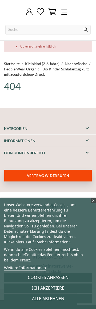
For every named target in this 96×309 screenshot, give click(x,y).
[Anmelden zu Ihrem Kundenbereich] (29, 12)
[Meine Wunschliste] (40, 12)
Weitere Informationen (25, 267)
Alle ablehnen (48, 299)
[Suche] (86, 30)
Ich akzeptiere (48, 288)
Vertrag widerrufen (48, 175)
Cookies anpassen (48, 277)
